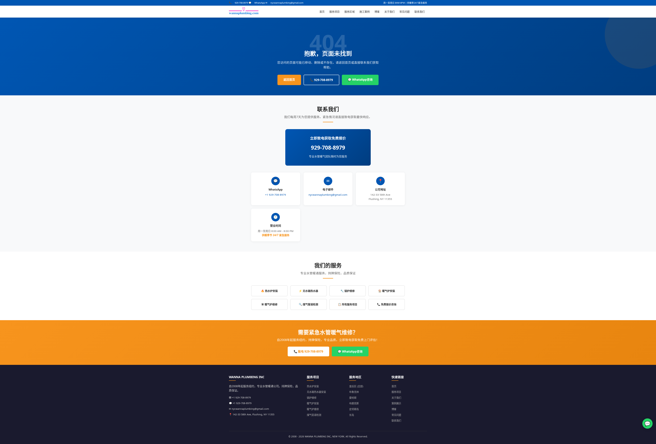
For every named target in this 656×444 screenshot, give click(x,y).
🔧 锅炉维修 (347, 291)
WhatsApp (259, 2)
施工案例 (364, 11)
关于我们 (389, 11)
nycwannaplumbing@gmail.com (286, 2)
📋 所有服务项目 (347, 304)
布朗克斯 (354, 403)
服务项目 (334, 11)
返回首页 (289, 80)
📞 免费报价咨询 (386, 304)
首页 (322, 11)
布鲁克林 (354, 392)
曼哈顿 (352, 397)
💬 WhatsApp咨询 (360, 80)
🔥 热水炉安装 (269, 291)
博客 (377, 11)
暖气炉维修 (313, 409)
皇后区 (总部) (356, 386)
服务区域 (349, 11)
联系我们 (419, 11)
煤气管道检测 (314, 415)
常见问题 (404, 11)
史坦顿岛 (354, 409)
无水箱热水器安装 (316, 392)
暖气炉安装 (313, 403)
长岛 (351, 415)
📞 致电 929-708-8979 (308, 351)
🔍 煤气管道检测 (308, 304)
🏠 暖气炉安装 (386, 291)
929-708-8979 (241, 2)
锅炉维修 (311, 397)
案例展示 (396, 403)
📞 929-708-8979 (321, 80)
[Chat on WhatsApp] (647, 423)
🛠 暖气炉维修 (269, 304)
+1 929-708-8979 (275, 194)
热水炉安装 (313, 386)
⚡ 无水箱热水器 (308, 291)
